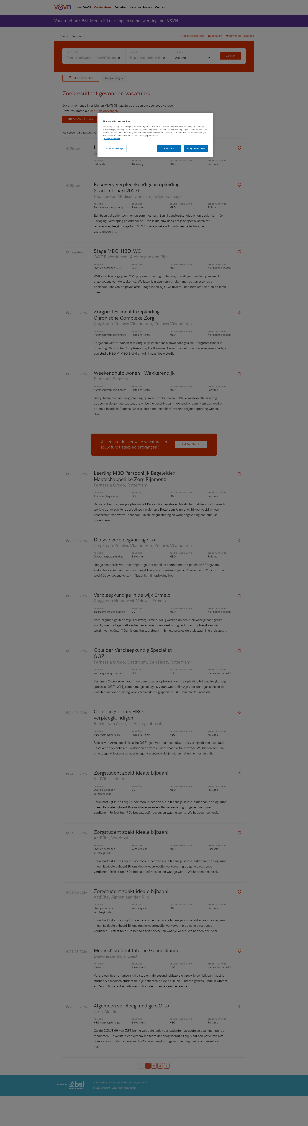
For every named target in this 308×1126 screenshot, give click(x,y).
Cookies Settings (114, 148)
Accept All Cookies (195, 148)
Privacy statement (112, 138)
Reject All (169, 148)
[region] (155, 135)
